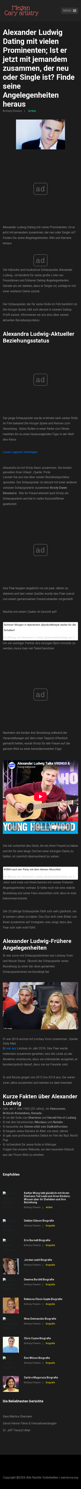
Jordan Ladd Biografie (38, 1259)
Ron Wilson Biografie (37, 1357)
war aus (11, 1048)
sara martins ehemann (17, 1416)
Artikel (32, 110)
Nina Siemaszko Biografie (40, 1318)
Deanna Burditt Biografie (39, 1279)
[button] (69, 11)
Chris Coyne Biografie (37, 1338)
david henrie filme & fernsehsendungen (30, 1423)
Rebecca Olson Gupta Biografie (43, 1299)
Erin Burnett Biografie (37, 1240)
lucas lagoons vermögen (20, 452)
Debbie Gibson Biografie (39, 1220)
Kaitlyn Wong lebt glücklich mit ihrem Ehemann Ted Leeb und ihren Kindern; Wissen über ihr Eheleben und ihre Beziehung (47, 1197)
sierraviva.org (69, 1477)
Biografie (50, 1225)
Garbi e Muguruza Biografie (41, 1377)
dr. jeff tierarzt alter (17, 1430)
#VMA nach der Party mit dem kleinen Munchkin (32, 869)
